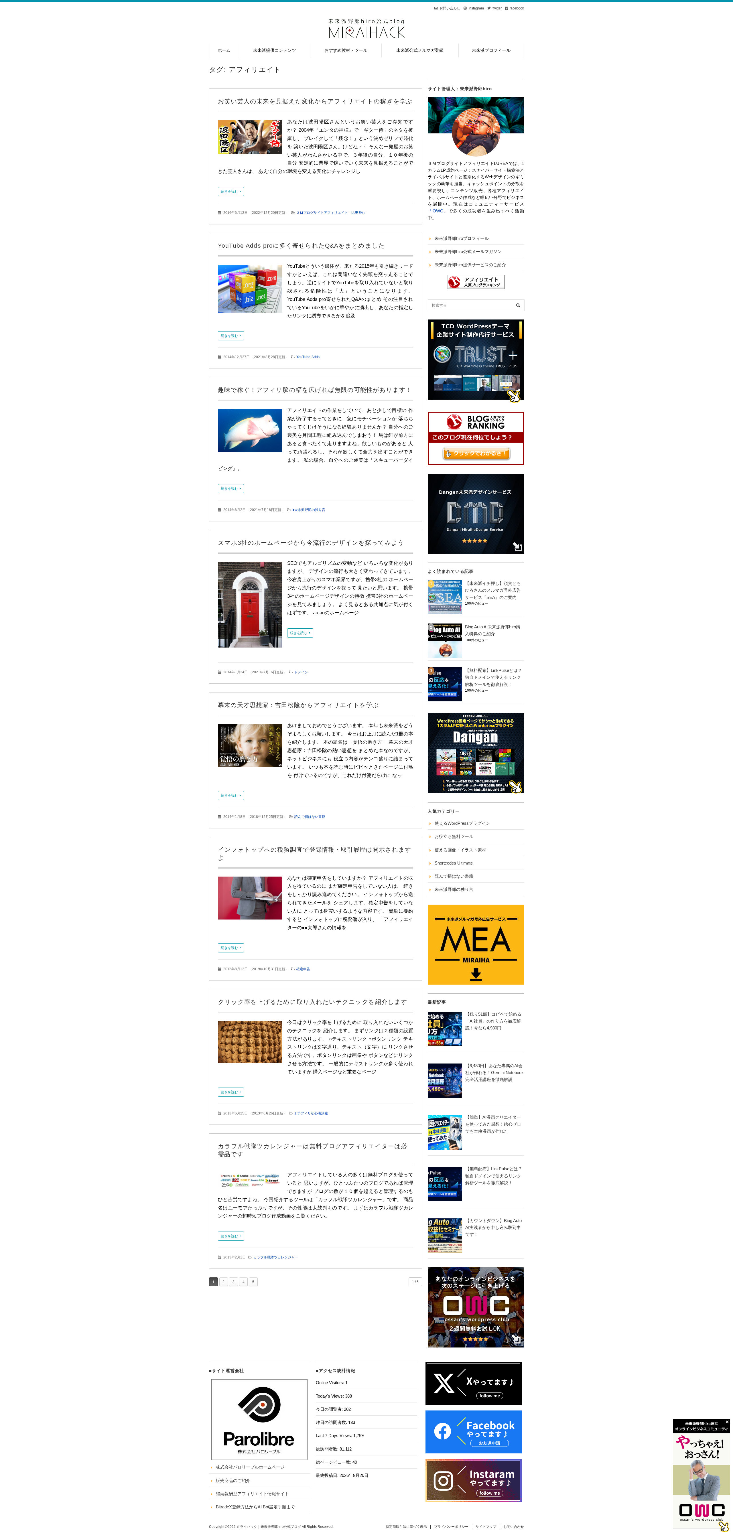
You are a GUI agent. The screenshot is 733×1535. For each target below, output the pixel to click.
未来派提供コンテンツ (274, 50)
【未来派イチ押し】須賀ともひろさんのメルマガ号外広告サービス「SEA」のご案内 (493, 590)
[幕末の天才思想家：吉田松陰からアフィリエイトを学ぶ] (250, 747)
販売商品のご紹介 (233, 1480)
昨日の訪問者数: (332, 1422)
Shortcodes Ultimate (454, 863)
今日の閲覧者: (330, 1409)
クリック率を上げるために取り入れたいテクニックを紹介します (312, 1002)
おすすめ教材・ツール (345, 50)
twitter (497, 8)
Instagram (476, 8)
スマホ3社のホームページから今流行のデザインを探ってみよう (311, 542)
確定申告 (303, 969)
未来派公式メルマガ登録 (420, 50)
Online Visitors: (330, 1382)
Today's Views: (330, 1396)
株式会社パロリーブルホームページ (250, 1467)
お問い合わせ (450, 8)
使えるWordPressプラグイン (462, 823)
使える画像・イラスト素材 (460, 849)
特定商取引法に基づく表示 (406, 1527)
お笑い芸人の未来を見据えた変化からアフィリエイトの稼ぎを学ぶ (315, 101)
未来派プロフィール (491, 50)
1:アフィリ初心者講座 (311, 1113)
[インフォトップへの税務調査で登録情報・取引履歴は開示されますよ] (250, 900)
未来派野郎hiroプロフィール (462, 238)
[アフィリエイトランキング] (476, 288)
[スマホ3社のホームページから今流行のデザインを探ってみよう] (250, 606)
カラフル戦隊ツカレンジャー (275, 1257)
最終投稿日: (328, 1475)
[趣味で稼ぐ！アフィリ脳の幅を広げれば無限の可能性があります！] (250, 432)
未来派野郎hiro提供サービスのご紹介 (470, 264)
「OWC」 (438, 211)
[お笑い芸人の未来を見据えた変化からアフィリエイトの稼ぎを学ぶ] (250, 138)
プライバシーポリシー (451, 1527)
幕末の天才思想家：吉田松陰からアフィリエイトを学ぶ (298, 705)
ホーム (224, 50)
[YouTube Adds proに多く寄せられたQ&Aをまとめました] (250, 290)
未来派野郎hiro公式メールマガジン (468, 251)
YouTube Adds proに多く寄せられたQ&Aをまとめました (301, 245)
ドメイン (301, 672)
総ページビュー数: (334, 1462)
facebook (517, 8)
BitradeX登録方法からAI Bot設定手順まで (255, 1506)
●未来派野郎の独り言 (308, 510)
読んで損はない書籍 (309, 817)
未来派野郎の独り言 (454, 889)
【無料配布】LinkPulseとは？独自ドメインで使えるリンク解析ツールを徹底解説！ (493, 677)
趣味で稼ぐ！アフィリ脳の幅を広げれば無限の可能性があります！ (315, 389)
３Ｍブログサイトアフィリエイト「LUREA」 (331, 213)
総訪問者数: (328, 1449)
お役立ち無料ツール (454, 836)
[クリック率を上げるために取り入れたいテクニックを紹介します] (250, 1043)
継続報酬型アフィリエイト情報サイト (252, 1493)
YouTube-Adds (308, 357)
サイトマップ (486, 1527)
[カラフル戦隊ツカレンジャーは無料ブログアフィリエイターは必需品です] (250, 1182)
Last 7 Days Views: (334, 1435)
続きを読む (229, 192)
